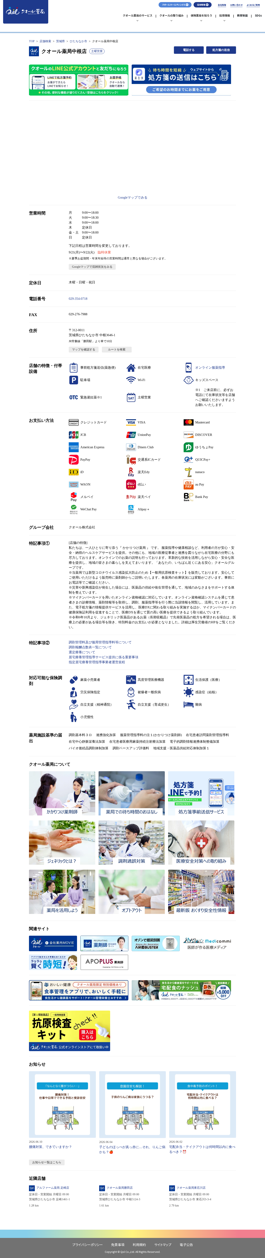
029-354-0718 (78, 298)
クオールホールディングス (173, 4)
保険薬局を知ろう (201, 17)
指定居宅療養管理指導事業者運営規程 (97, 662)
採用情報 (226, 17)
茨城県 (60, 41)
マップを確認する (83, 349)
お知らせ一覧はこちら (46, 1162)
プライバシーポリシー (87, 1244)
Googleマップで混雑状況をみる (92, 266)
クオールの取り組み (171, 17)
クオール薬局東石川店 (191, 1187)
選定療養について (82, 652)
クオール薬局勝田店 (120, 1187)
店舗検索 (45, 41)
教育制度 (242, 15)
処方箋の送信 (221, 50)
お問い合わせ (236, 4)
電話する (189, 50)
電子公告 (186, 1244)
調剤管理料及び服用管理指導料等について (100, 642)
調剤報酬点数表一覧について (90, 647)
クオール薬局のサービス (137, 17)
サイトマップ (162, 1244)
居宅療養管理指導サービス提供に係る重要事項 (103, 657)
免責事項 (117, 1244)
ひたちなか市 (78, 41)
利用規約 (139, 1244)
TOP (32, 41)
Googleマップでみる (132, 197)
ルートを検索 (116, 349)
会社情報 (222, 4)
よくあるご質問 (253, 4)
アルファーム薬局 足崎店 (52, 1187)
